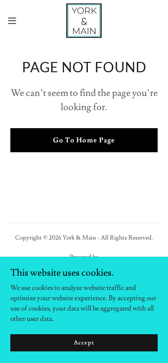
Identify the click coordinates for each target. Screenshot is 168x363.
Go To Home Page (84, 140)
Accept (84, 342)
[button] (15, 20)
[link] (83, 20)
